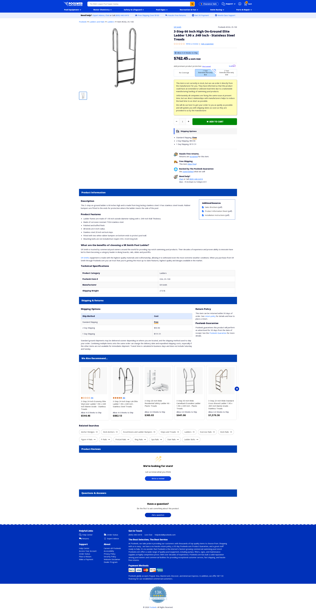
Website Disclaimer (112, 559)
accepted (194, 156)
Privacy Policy (109, 554)
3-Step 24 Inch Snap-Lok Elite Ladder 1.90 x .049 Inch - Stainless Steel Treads (125, 404)
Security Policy (110, 556)
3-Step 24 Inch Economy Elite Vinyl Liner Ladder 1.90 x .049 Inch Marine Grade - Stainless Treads (93, 405)
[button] (228, 3)
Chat (107, 15)
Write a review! (158, 478)
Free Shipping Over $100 (148, 15)
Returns (85, 538)
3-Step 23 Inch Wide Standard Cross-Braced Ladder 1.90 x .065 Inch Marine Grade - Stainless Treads (221, 404)
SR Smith (177, 27)
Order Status (112, 534)
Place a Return (85, 556)
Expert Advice (98, 15)
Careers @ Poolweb (112, 548)
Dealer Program (111, 562)
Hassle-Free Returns (177, 15)
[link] (214, 121)
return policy (210, 316)
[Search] (192, 4)
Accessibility (109, 551)
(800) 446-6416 (122, 15)
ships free (192, 164)
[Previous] (78, 388)
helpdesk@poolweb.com (165, 534)
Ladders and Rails (96, 21)
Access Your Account (88, 551)
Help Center (87, 534)
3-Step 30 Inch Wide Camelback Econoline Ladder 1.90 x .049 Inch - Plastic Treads (189, 404)
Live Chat (148, 534)
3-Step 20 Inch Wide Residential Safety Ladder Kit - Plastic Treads (158, 403)
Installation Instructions (215, 215)
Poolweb (83, 21)
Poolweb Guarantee (218, 333)
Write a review (192, 44)
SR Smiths (85, 257)
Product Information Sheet (216, 211)
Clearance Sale (210, 4)
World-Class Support (226, 15)
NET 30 (220, 576)
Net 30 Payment (202, 15)
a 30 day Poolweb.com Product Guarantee (190, 546)
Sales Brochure (211, 207)
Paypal (152, 576)
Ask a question (207, 44)
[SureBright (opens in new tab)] (232, 66)
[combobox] (141, 4)
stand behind (188, 171)
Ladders (110, 21)
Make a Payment (86, 559)
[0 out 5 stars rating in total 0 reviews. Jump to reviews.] (180, 43)
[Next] (236, 388)
